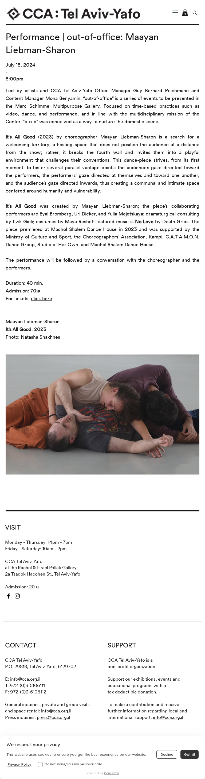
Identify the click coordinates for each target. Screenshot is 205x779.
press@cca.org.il (53, 717)
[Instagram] (17, 596)
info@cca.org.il (25, 679)
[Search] (195, 12)
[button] (175, 12)
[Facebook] (8, 596)
